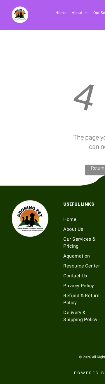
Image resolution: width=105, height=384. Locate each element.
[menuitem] (60, 12)
